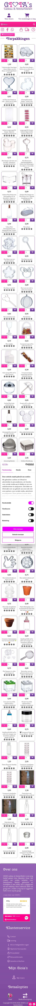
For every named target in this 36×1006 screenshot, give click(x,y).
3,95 (9, 790)
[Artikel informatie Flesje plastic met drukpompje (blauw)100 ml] (22, 786)
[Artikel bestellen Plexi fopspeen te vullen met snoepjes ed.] (15, 664)
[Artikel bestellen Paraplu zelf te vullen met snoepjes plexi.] (32, 396)
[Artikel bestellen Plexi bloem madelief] (15, 281)
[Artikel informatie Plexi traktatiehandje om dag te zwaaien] (4, 570)
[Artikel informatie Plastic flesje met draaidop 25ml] (4, 757)
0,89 (26, 96)
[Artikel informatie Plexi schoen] (22, 219)
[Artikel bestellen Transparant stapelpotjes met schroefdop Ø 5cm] (15, 786)
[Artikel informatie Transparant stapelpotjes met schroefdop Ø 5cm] (4, 786)
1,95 (26, 458)
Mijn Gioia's (9, 19)
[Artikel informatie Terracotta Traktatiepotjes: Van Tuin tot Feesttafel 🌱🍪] (4, 632)
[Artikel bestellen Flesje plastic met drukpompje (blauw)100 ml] (32, 786)
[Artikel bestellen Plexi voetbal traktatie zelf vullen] (32, 570)
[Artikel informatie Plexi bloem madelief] (4, 281)
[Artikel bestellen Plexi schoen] (32, 219)
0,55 (9, 127)
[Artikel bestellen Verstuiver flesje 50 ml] (32, 815)
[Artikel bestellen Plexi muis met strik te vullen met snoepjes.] (32, 281)
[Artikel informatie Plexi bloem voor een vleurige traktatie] (4, 252)
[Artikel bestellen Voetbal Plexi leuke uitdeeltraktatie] (15, 396)
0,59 (9, 369)
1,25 (9, 544)
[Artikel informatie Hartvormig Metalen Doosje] (4, 453)
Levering (13, 941)
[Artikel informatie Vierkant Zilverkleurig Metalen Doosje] (22, 453)
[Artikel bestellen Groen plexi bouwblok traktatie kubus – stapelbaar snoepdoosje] (15, 694)
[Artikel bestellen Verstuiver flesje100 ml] (15, 844)
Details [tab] (18, 470)
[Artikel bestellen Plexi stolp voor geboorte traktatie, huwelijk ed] (15, 599)
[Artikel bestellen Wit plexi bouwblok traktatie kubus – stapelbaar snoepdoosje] (32, 694)
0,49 (26, 603)
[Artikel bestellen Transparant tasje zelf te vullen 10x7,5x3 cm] (32, 336)
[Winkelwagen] (27, 15)
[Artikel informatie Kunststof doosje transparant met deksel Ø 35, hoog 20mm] (22, 844)
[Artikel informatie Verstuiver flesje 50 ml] (22, 815)
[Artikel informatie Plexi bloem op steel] (22, 252)
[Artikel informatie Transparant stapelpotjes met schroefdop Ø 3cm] (22, 757)
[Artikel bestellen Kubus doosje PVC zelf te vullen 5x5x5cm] (15, 365)
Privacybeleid (14, 953)
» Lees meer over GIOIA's (11, 895)
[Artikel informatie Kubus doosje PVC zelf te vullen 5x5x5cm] (4, 365)
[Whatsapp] (13, 30)
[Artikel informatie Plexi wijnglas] (4, 336)
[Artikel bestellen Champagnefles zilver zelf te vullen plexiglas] (15, 425)
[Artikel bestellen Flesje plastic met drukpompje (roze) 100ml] (15, 815)
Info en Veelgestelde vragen (19, 945)
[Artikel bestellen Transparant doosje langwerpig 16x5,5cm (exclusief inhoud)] (32, 365)
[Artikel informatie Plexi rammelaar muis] (4, 309)
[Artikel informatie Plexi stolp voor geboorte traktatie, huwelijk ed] (4, 599)
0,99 (9, 224)
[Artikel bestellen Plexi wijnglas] (15, 336)
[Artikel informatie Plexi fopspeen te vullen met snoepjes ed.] (4, 664)
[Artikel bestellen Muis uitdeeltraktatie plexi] (32, 425)
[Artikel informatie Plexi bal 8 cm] (22, 309)
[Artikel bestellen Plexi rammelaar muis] (15, 309)
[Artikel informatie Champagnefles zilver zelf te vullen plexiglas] (4, 425)
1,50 (9, 64)
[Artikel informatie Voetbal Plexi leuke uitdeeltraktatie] (4, 396)
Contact (13, 936)
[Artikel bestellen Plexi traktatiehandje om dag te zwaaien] (15, 570)
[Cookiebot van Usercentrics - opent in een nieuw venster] (25, 464)
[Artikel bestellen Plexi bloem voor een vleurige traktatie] (15, 252)
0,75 (9, 157)
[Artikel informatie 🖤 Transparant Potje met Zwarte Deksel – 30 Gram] (22, 725)
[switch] (31, 508)
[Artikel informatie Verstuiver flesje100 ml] (4, 844)
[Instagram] (3, 30)
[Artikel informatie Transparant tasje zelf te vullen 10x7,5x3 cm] (22, 336)
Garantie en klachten (17, 961)
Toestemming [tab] (6, 470)
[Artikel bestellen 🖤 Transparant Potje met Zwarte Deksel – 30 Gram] (32, 725)
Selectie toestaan (18, 534)
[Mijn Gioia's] (9, 15)
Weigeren (18, 540)
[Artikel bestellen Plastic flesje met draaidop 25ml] (15, 757)
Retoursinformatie (16, 957)
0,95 (9, 96)
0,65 (26, 341)
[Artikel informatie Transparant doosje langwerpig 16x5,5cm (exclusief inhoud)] (22, 365)
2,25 (9, 458)
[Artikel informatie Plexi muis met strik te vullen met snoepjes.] (22, 281)
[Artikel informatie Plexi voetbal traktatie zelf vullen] (22, 570)
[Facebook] (8, 30)
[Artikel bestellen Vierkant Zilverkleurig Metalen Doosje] (32, 453)
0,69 (26, 636)
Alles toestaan (18, 529)
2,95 (26, 761)
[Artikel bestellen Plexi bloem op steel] (32, 252)
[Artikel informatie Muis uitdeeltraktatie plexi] (22, 425)
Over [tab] (29, 470)
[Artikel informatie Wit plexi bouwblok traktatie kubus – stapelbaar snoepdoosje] (22, 694)
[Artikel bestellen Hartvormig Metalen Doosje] (15, 453)
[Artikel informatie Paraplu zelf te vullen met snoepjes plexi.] (22, 396)
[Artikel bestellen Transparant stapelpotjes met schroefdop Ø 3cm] (32, 757)
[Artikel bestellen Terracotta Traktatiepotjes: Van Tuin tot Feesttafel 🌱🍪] (15, 632)
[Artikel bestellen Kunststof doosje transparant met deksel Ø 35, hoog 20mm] (32, 844)
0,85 (26, 64)
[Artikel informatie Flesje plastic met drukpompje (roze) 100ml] (4, 815)
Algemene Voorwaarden (18, 949)
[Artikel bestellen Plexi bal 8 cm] (32, 309)
